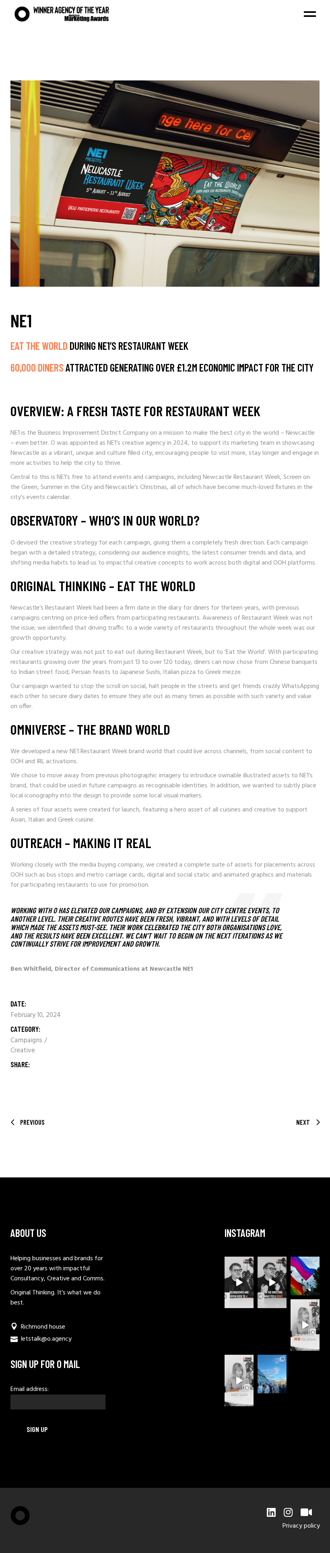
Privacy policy (301, 1526)
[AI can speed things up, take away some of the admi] (305, 1325)
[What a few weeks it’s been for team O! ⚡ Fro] (272, 1374)
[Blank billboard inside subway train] (165, 183)
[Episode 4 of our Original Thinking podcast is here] (239, 1380)
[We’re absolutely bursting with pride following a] (305, 1276)
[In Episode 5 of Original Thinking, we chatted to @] (272, 1282)
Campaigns (27, 1040)
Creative (22, 1051)
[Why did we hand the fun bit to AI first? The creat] (239, 1282)
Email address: (29, 1390)
